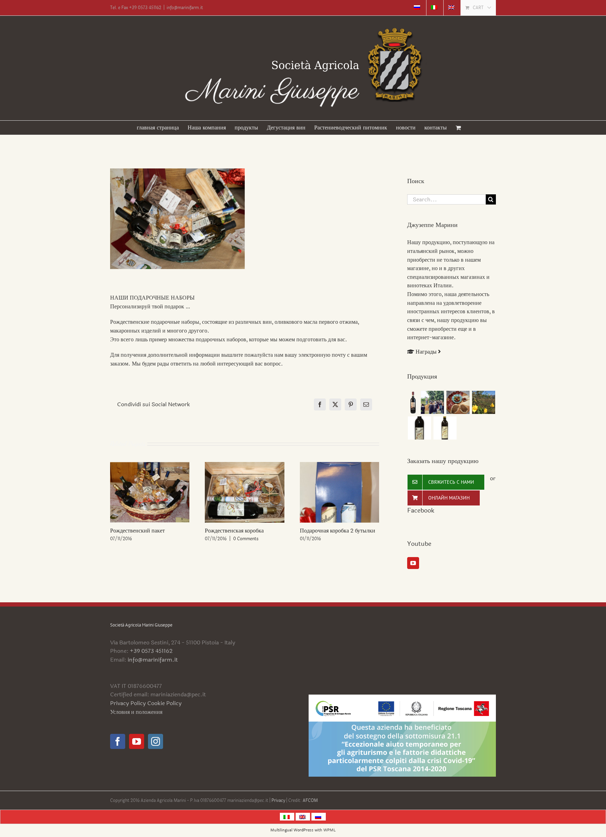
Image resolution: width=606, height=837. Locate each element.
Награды (427, 351)
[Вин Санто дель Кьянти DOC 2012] (419, 428)
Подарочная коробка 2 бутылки (337, 530)
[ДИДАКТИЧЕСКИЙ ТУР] (432, 402)
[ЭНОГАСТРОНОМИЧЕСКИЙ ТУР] (458, 402)
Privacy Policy (128, 703)
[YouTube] (413, 563)
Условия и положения (136, 712)
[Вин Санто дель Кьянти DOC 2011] (445, 428)
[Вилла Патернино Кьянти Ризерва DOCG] (413, 402)
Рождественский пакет (137, 530)
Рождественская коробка (234, 530)
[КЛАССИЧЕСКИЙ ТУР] (483, 402)
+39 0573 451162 (151, 651)
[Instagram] (155, 741)
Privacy (278, 800)
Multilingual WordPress (292, 830)
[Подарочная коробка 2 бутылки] (339, 466)
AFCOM (310, 800)
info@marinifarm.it (185, 8)
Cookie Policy (164, 703)
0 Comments (245, 539)
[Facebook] (117, 741)
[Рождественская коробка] (244, 466)
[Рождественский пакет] (149, 466)
